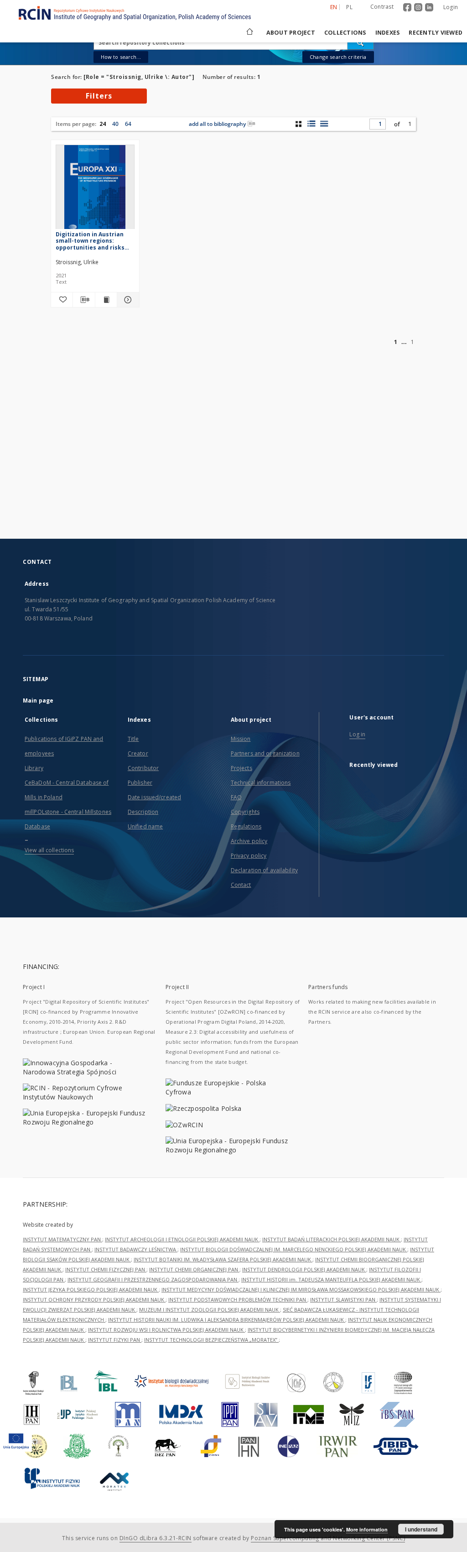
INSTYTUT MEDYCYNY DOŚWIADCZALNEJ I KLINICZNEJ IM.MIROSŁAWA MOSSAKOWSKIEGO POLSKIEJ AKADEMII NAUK (301, 1289)
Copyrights (245, 812)
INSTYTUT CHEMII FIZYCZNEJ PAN (105, 1269)
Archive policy (249, 841)
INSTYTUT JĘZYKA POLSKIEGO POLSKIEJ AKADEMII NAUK (91, 1289)
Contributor (143, 768)
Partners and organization (265, 753)
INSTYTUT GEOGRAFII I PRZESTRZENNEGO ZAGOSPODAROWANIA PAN (153, 1279)
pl (349, 7)
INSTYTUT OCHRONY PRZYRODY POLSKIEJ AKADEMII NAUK (94, 1299)
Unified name (145, 826)
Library (34, 768)
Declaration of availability (264, 870)
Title (133, 739)
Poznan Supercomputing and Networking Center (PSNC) (328, 1538)
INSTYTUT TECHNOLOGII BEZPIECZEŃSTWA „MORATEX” (211, 1339)
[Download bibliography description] (83, 300)
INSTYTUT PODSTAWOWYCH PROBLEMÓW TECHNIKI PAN (237, 1299)
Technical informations (261, 782)
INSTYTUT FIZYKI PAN (114, 1339)
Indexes (387, 32)
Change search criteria (338, 56)
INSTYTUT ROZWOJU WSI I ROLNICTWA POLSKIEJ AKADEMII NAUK (166, 1329)
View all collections (49, 850)
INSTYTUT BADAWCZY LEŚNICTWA (135, 1249)
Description (143, 812)
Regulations (246, 826)
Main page (38, 700)
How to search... (121, 56)
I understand (421, 1529)
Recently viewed (435, 32)
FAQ (236, 797)
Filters (99, 96)
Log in (357, 734)
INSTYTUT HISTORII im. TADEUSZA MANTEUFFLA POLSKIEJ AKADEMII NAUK (331, 1279)
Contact (241, 885)
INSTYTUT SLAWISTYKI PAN (343, 1299)
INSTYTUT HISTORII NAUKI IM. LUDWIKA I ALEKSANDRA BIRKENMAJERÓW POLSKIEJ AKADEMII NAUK (226, 1319)
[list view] (324, 124)
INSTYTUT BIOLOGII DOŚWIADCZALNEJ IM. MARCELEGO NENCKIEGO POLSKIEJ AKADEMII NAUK (293, 1249)
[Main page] (249, 32)
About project (290, 32)
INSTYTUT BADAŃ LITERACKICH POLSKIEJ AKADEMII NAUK (331, 1239)
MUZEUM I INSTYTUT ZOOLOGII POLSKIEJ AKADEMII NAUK (209, 1309)
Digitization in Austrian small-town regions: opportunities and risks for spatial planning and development (91, 240)
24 (102, 124)
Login (450, 7)
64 (128, 124)
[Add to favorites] (62, 300)
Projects (241, 768)
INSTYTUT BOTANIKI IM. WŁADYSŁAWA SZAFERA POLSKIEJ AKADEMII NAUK (223, 1259)
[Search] (361, 42)
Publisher (140, 782)
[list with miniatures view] (311, 124)
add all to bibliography (217, 124)
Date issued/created (154, 797)
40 (115, 124)
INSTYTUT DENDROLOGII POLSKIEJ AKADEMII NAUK (304, 1269)
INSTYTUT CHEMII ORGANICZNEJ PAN (194, 1269)
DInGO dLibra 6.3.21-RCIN (155, 1538)
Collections (345, 32)
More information (367, 1529)
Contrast (382, 6)
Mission (241, 739)
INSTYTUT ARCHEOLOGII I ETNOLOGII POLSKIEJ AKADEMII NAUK (182, 1239)
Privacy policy (249, 855)
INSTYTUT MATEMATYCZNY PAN (62, 1239)
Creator (138, 753)
